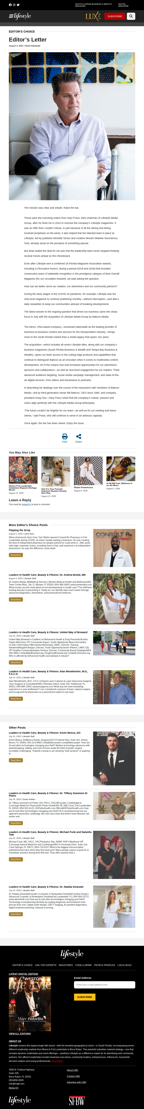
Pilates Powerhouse (83, 487)
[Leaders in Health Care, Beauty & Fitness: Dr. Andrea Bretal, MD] (114, 600)
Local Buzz (125, 965)
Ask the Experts (45, 965)
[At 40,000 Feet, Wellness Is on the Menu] (120, 469)
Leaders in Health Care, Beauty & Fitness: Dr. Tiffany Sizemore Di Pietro (48, 794)
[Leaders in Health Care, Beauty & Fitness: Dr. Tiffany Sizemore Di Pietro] (114, 806)
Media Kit (13, 1088)
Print (64, 441)
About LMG (72, 1070)
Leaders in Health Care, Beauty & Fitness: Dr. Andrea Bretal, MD (47, 574)
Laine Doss (29, 534)
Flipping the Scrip (19, 530)
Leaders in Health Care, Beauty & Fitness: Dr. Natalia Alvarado (46, 886)
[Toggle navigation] (11, 16)
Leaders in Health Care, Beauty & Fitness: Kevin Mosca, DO (44, 732)
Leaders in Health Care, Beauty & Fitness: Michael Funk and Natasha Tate (50, 833)
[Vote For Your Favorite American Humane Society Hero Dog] (55, 472)
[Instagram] (14, 5)
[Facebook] (10, 5)
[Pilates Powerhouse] (88, 471)
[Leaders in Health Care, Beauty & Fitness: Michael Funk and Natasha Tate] (114, 855)
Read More (16, 555)
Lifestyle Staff (30, 578)
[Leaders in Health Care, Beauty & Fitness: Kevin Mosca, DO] (114, 759)
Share (78, 441)
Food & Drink (83, 965)
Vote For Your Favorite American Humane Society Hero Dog (54, 491)
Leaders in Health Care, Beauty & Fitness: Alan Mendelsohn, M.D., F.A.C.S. (48, 672)
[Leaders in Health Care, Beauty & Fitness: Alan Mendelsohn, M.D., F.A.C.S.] (114, 687)
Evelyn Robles (28, 799)
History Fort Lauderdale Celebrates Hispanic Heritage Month (23, 488)
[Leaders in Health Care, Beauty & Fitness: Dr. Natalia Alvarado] (114, 907)
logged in (26, 504)
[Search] (131, 16)
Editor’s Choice (23, 965)
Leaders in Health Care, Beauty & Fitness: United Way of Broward (48, 632)
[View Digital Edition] (30, 1004)
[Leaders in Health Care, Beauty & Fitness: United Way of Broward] (114, 644)
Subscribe (115, 16)
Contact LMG (73, 1076)
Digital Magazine (123, 5)
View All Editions (20, 1034)
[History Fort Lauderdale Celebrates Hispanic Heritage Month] (23, 470)
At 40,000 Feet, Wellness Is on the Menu (119, 484)
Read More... (57, 1061)
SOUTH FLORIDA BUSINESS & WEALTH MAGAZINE (93, 5)
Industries (66, 965)
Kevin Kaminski (32, 46)
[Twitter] (18, 5)
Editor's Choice (22, 31)
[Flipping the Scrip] (114, 548)
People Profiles (104, 965)
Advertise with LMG (76, 1082)
